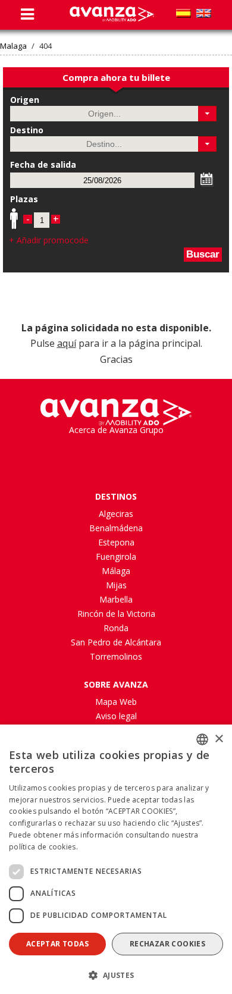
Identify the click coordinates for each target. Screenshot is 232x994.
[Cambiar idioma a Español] (183, 13)
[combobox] (202, 739)
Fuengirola (116, 556)
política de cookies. (43, 847)
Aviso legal (116, 716)
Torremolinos (116, 656)
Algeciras (116, 513)
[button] (207, 113)
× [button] (218, 739)
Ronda (116, 628)
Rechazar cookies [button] (167, 944)
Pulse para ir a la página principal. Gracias (116, 343)
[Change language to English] (203, 13)
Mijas (116, 585)
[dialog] (116, 859)
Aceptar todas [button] (57, 944)
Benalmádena (116, 528)
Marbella (116, 599)
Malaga (13, 46)
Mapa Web (116, 701)
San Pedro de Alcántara (116, 642)
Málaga (116, 570)
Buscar (203, 254)
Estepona (116, 542)
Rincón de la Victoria (116, 613)
